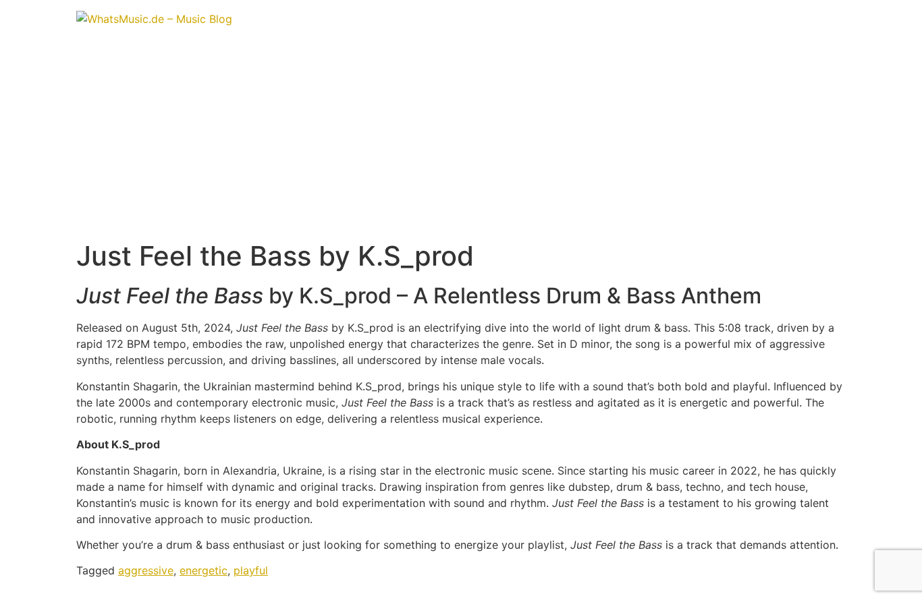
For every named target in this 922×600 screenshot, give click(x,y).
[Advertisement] (461, 138)
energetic (203, 570)
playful (251, 570)
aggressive (145, 570)
